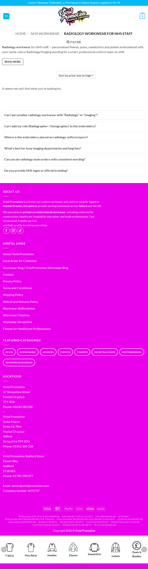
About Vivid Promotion (18, 254)
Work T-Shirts (47, 522)
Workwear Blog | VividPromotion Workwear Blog (35, 267)
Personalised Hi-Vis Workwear (39, 516)
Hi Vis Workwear (105, 524)
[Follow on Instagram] (13, 230)
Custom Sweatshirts (46, 524)
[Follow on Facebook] (6, 230)
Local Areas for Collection (20, 261)
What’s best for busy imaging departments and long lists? (42, 148)
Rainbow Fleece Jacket (77, 516)
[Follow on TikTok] (20, 230)
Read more (13, 61)
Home (20, 33)
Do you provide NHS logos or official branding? (36, 170)
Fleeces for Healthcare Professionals (27, 328)
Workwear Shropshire (17, 322)
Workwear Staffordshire (19, 308)
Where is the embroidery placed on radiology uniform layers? (46, 137)
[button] (6, 16)
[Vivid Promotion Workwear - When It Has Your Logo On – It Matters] (74, 16)
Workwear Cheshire (16, 315)
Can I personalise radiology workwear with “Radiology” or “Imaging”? (51, 115)
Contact (8, 274)
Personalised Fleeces (125, 522)
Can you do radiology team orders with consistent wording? (44, 159)
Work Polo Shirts (72, 522)
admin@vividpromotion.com (30, 485)
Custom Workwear (130, 519)
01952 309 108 (23, 446)
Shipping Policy (13, 294)
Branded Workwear (22, 522)
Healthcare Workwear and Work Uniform (86, 519)
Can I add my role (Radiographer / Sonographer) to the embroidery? (50, 126)
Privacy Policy (12, 281)
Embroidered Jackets (77, 524)
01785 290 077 (23, 476)
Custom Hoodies (97, 522)
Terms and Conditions (17, 288)
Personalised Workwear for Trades (29, 519)
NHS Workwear (45, 33)
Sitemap (123, 516)
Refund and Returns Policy (20, 301)
